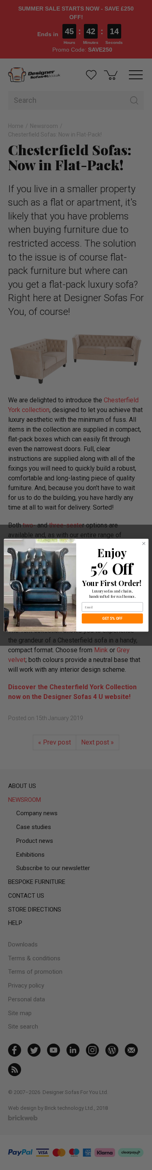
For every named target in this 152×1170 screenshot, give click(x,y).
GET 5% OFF (112, 618)
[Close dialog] (143, 543)
